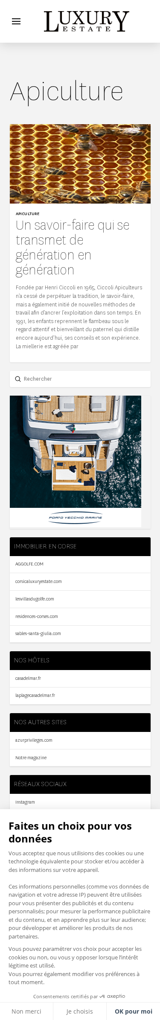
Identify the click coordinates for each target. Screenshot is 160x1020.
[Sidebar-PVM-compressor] (75, 525)
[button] (16, 21)
